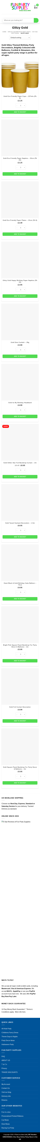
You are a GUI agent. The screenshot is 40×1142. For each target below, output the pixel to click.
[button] (3, 7)
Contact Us (6, 1088)
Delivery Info (6, 1096)
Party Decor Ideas (8, 1040)
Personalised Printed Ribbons (12, 1116)
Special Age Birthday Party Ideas (19, 32)
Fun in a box (6, 1112)
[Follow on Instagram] (17, 16)
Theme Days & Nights (10, 1036)
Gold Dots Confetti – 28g (20, 342)
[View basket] (35, 7)
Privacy (4, 1068)
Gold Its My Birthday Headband (20, 402)
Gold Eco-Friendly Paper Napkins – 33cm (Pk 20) (20, 159)
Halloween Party (8, 1044)
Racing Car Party (8, 1128)
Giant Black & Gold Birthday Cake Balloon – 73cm (20, 584)
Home (4, 32)
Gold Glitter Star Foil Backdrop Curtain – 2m (20, 463)
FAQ (3, 1056)
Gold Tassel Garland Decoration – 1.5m (20, 523)
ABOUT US (6, 1060)
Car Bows (5, 1120)
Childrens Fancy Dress (10, 1032)
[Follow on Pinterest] (25, 16)
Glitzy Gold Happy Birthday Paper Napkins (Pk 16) (20, 281)
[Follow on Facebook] (14, 16)
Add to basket (20, 112)
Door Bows (6, 1124)
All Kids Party (6, 1029)
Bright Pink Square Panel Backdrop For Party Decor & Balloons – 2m (20, 646)
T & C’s (4, 1064)
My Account (6, 1084)
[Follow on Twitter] (21, 16)
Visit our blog (6, 1092)
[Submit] (36, 20)
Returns (4, 1100)
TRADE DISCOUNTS (10, 1072)
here (23, 1012)
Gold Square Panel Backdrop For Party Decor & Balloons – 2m (20, 768)
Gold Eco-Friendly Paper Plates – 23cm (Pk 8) (20, 220)
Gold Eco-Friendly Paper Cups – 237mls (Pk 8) (20, 97)
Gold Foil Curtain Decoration (20, 707)
